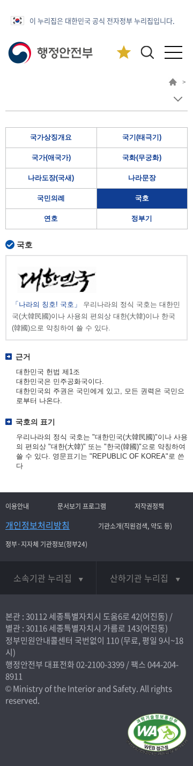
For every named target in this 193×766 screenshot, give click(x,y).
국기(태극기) (141, 137)
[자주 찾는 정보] (123, 52)
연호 (51, 218)
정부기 (141, 218)
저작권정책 (149, 506)
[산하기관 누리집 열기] (144, 577)
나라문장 (142, 178)
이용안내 (17, 506)
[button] (147, 52)
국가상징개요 (51, 137)
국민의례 (51, 198)
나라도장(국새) (51, 178)
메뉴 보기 (178, 99)
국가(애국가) (51, 157)
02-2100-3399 (100, 664)
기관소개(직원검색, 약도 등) (135, 526)
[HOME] (172, 83)
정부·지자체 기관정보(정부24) (46, 544)
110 (113, 640)
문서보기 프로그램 (81, 506)
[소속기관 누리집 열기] (48, 577)
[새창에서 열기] (157, 735)
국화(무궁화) (141, 157)
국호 (142, 198)
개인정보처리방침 (37, 525)
